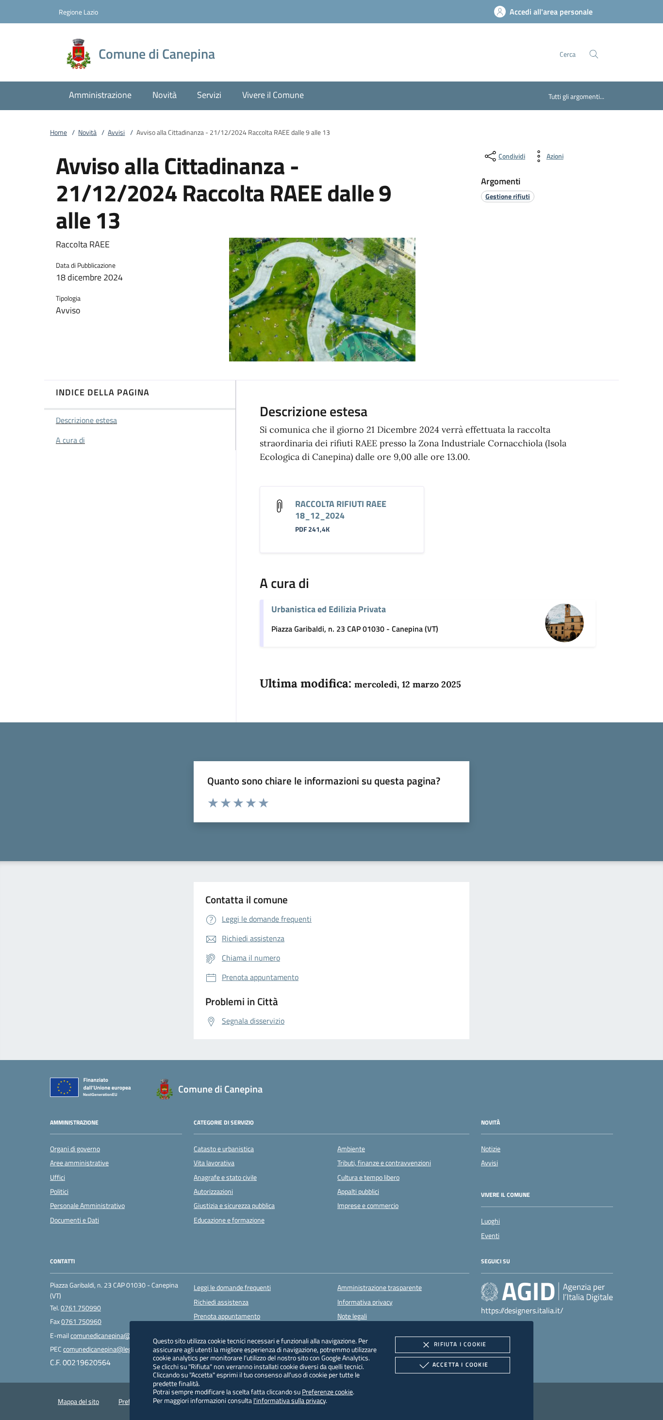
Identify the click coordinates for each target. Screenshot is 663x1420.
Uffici (57, 1177)
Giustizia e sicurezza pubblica (234, 1205)
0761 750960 (81, 1321)
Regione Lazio (78, 12)
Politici (59, 1191)
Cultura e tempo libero (368, 1177)
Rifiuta (460, 1344)
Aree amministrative (79, 1163)
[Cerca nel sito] (593, 54)
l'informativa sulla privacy (289, 1400)
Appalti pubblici (358, 1191)
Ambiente (351, 1148)
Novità (87, 132)
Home (58, 132)
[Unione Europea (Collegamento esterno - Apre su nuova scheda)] (93, 1089)
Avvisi (116, 132)
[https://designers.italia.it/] (547, 1292)
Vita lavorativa (214, 1163)
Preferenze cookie (327, 1392)
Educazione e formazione (229, 1220)
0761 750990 (81, 1308)
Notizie (490, 1148)
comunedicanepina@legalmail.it (115, 1335)
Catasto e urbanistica (224, 1148)
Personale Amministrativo (87, 1205)
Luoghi (490, 1221)
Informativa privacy (365, 1302)
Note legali (352, 1316)
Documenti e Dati (74, 1220)
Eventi (490, 1235)
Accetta (460, 1364)
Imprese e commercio (367, 1205)
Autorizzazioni (213, 1191)
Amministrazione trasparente (379, 1287)
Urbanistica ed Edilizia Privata (328, 609)
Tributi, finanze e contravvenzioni (384, 1163)
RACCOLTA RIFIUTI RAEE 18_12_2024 (340, 509)
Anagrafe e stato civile (225, 1177)
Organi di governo (75, 1148)
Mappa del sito (78, 1401)
